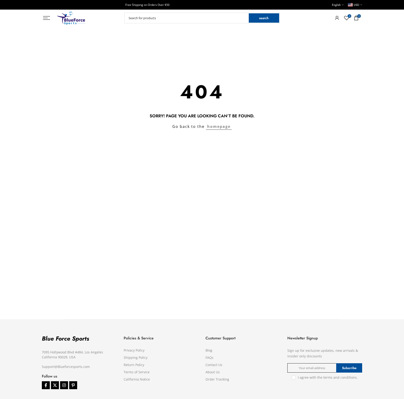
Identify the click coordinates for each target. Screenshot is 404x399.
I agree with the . (328, 377)
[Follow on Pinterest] (73, 385)
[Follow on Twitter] (55, 385)
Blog (209, 350)
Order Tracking (217, 379)
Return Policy (134, 365)
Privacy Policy (134, 350)
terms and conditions (340, 377)
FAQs (209, 357)
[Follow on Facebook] (46, 385)
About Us (213, 372)
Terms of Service (137, 372)
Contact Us (214, 365)
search (264, 18)
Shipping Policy (136, 357)
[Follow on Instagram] (64, 385)
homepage (219, 126)
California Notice (137, 379)
